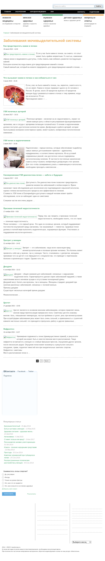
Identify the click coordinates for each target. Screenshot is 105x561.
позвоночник (27, 510)
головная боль (19, 519)
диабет (5, 521)
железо (26, 519)
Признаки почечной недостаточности (21, 208)
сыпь (14, 523)
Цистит (6, 303)
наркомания (7, 512)
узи (20, 535)
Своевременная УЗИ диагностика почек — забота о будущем (32, 175)
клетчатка (6, 530)
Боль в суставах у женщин (14, 429)
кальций (11, 521)
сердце (22, 517)
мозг (30, 519)
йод (15, 514)
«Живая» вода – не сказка (81, 508)
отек (9, 535)
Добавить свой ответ (9, 489)
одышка (27, 532)
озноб (14, 508)
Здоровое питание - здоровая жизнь (18, 432)
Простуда (8, 452)
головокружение (8, 510)
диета (5, 532)
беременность (24, 521)
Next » (47, 361)
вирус (10, 523)
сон (15, 526)
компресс (6, 514)
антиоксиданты (8, 526)
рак (18, 523)
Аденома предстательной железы (83, 515)
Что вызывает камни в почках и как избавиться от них (29, 78)
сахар (18, 517)
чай (31, 521)
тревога (8, 508)
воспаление (26, 530)
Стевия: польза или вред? (14, 439)
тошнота (12, 517)
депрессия (18, 530)
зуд (23, 532)
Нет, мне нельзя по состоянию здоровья (18, 486)
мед (4, 508)
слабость (29, 517)
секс (24, 508)
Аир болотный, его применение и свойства (87, 517)
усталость (6, 528)
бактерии (6, 517)
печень (16, 521)
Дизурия (7, 266)
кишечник (14, 532)
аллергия (19, 508)
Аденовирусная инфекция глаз (82, 512)
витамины (15, 535)
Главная (7, 11)
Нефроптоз (8, 329)
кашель (5, 535)
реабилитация (24, 514)
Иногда (7, 477)
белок (11, 519)
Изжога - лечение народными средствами (20, 447)
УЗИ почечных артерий (14, 111)
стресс (24, 535)
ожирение (6, 537)
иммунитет (22, 528)
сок (18, 514)
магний (20, 510)
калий (12, 530)
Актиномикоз (9, 437)
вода (20, 532)
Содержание (94, 12)
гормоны (6, 519)
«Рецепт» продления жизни (81, 510)
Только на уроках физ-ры (13, 480)
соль (16, 510)
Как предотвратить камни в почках (20, 46)
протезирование (21, 512)
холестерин (14, 528)
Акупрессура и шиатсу (80, 522)
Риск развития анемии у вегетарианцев (19, 442)
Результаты (31, 494)
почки (9, 532)
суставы (19, 526)
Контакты (81, 12)
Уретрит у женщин (12, 240)
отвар (13, 512)
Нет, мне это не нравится (13, 483)
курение (22, 523)
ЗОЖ (52, 11)
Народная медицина (38, 11)
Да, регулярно (9, 474)
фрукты (25, 526)
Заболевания (20, 11)
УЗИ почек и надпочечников (16, 140)
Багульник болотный (12, 426)
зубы (11, 514)
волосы (5, 523)
